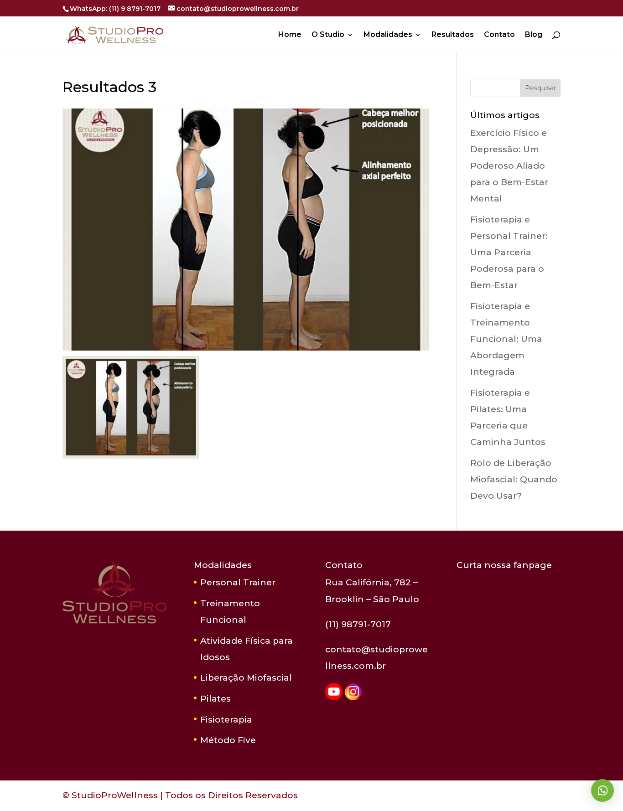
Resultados (452, 35)
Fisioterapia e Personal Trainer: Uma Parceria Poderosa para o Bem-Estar (509, 252)
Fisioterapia (226, 719)
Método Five (228, 740)
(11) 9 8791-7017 (135, 9)
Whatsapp (602, 790)
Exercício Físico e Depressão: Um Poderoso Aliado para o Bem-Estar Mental (509, 166)
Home (289, 35)
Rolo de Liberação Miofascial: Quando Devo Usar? (513, 479)
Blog (533, 35)
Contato (499, 35)
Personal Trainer (237, 582)
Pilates (215, 698)
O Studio (328, 35)
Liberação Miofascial (246, 677)
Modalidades (387, 35)
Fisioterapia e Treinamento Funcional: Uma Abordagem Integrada (506, 339)
